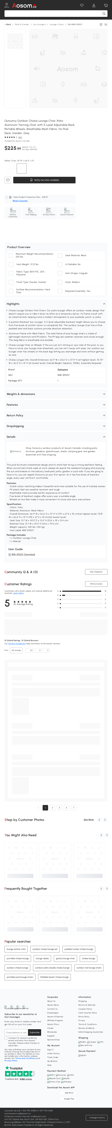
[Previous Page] (38, 807)
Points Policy (84, 1016)
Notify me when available (46, 180)
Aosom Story (53, 1024)
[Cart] (105, 5)
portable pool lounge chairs (20, 977)
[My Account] (93, 5)
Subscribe (34, 1032)
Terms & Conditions (87, 1024)
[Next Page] (73, 807)
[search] (103, 13)
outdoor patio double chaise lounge (52, 967)
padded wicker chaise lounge (79, 949)
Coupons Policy (85, 1009)
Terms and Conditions (25, 1058)
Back (8, 24)
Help (49, 1065)
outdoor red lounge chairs (89, 967)
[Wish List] (81, 5)
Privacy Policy (11, 1060)
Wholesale (52, 1032)
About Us (51, 1001)
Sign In (50, 1050)
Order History (53, 1053)
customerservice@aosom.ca (18, 1113)
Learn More (18, 593)
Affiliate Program (55, 1020)
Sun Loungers (39, 24)
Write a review (96, 584)
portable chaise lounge (18, 958)
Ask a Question (96, 572)
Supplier (51, 1036)
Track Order (53, 1057)
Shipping (82, 1001)
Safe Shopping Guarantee (90, 1032)
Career (50, 1028)
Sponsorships (53, 1040)
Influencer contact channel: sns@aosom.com (25, 1116)
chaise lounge (88, 958)
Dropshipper (53, 1013)
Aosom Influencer (55, 1016)
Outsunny (63, 369)
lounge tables (42, 958)
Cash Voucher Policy (87, 1013)
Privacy (81, 1020)
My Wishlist (52, 1061)
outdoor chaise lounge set (45, 949)
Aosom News (53, 1005)
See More (89, 819)
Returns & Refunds (86, 1005)
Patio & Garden (22, 24)
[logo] (24, 5)
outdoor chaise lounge (17, 967)
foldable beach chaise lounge (54, 977)
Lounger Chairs (57, 24)
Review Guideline (86, 1028)
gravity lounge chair (65, 958)
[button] (56, 303)
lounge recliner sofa (16, 949)
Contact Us (52, 1009)
